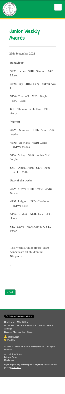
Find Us (11, 340)
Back (10, 292)
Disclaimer (9, 360)
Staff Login (13, 337)
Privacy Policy (10, 357)
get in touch (15, 367)
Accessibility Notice (13, 354)
